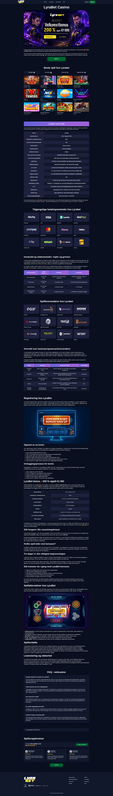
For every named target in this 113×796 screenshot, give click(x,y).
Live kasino (47, 72)
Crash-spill (63, 72)
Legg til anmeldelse (82, 744)
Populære (31, 72)
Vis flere (56, 764)
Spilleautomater (80, 72)
